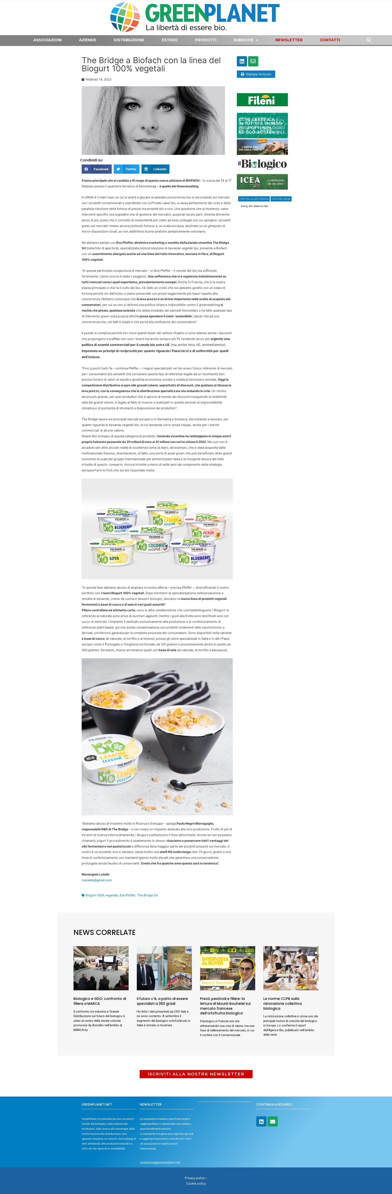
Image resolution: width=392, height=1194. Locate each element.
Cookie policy (196, 1183)
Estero (170, 40)
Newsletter (289, 40)
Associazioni (47, 40)
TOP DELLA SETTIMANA (254, 198)
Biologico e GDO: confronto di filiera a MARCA (100, 1001)
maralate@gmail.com (97, 880)
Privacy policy (195, 1178)
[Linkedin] (242, 61)
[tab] (254, 199)
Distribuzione (129, 40)
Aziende (87, 40)
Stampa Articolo (258, 74)
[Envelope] (253, 61)
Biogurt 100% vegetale (102, 895)
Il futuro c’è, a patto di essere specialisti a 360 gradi (163, 1001)
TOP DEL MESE (281, 198)
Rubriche (244, 40)
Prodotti (205, 40)
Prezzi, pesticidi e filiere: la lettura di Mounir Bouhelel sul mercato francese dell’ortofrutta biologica (225, 1006)
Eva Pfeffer (127, 895)
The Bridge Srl (147, 895)
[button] (97, 169)
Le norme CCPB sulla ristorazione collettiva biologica (282, 1003)
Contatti (330, 40)
